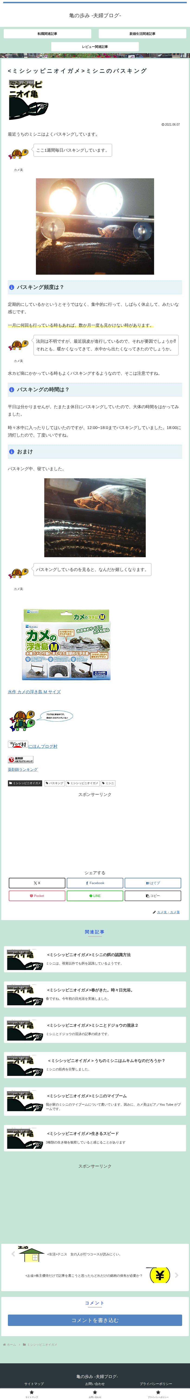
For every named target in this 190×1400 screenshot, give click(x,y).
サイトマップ (34, 1384)
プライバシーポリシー (156, 1384)
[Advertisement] (95, 830)
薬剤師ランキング (23, 769)
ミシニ (110, 783)
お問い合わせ (95, 1384)
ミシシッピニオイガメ (27, 783)
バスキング (56, 783)
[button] (153, 896)
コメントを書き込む (95, 1320)
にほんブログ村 (42, 746)
